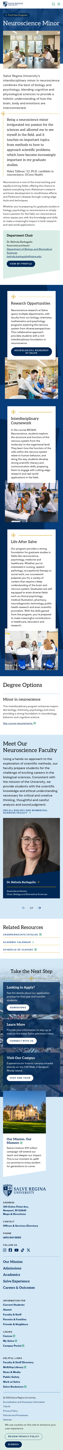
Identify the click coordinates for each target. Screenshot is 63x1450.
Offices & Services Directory (20, 1225)
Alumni (7, 1309)
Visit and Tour (20, 1077)
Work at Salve (11, 1381)
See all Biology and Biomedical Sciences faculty (25, 811)
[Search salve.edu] (53, 4)
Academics (11, 1275)
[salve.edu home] (13, 4)
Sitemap (7, 1419)
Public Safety (11, 1376)
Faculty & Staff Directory (18, 1362)
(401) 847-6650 (12, 1237)
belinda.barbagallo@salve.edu (24, 256)
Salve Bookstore (13, 1386)
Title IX (6, 1406)
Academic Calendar (17, 942)
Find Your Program (17, 15)
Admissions (18, 1007)
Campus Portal (12, 1345)
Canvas (7, 1335)
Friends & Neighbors (15, 1324)
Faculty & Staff (12, 1314)
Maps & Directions (14, 1214)
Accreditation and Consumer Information (24, 1402)
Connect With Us (22, 1040)
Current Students (14, 1304)
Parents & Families (14, 1319)
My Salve (8, 1340)
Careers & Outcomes (19, 1288)
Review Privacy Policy (23, 1436)
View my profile (21, 263)
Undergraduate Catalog (20, 934)
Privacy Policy (10, 1410)
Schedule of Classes (18, 949)
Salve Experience (16, 1281)
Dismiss (13, 1444)
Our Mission (13, 1262)
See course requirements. (18, 723)
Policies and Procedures (15, 1415)
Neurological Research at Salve (31, 351)
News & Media (12, 1372)
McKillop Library (13, 1367)
